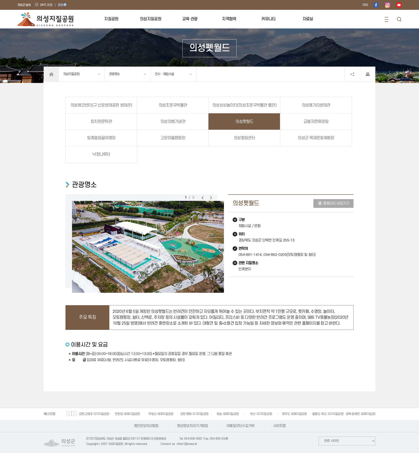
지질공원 (111, 19)
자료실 (307, 19)
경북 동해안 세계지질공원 (360, 414)
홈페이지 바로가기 (336, 203)
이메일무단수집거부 (241, 426)
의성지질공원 (150, 19)
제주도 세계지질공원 (293, 414)
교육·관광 (190, 19)
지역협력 (229, 19)
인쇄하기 (367, 74)
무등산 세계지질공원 (159, 414)
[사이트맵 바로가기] (386, 19)
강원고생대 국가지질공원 (93, 414)
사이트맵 (279, 426)
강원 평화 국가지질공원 (193, 414)
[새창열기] (376, 5)
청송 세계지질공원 (227, 414)
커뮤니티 (268, 19)
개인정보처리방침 (146, 426)
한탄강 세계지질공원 (126, 414)
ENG (365, 5)
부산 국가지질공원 (260, 414)
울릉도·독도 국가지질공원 (326, 414)
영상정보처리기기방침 (192, 426)
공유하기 (352, 74)
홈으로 (51, 74)
